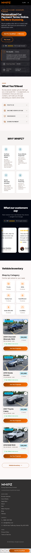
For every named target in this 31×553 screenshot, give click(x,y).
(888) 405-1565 (7, 520)
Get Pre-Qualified (19, 550)
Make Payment (5, 508)
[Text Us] (7, 550)
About (3, 503)
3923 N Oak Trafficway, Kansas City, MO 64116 (16, 525)
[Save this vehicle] (25, 321)
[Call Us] (3, 550)
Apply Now (4, 501)
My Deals (7, 39)
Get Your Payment (15, 348)
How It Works (5, 499)
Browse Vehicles (5, 496)
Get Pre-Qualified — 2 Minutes (14, 34)
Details (24, 340)
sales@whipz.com (8, 522)
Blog (2, 511)
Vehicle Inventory (14, 465)
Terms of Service (6, 534)
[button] (15, 55)
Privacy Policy (5, 532)
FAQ (2, 506)
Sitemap (3, 513)
